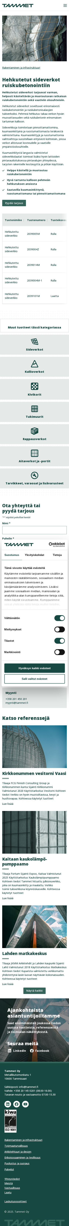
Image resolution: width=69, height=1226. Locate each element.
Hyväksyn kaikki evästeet (35, 668)
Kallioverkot (34, 372)
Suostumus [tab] (11, 554)
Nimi (6, 523)
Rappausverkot (34, 439)
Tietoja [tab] (57, 554)
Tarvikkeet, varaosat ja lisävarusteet (34, 483)
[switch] (59, 629)
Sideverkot (34, 349)
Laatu (7, 1192)
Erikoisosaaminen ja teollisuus (22, 1157)
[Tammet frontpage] (17, 5)
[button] (65, 5)
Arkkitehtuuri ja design (17, 1151)
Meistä (8, 1183)
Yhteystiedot (12, 1179)
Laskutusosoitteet (15, 1201)
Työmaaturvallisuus (16, 1145)
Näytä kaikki (34, 990)
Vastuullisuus (12, 1188)
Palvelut (9, 1169)
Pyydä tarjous (14, 203)
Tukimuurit (34, 417)
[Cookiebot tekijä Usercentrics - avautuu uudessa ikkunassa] (49, 544)
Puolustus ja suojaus (16, 1163)
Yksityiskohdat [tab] (34, 554)
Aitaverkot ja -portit (34, 461)
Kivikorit (34, 395)
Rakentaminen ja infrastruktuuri (21, 67)
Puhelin (8, 538)
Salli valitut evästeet (34, 678)
